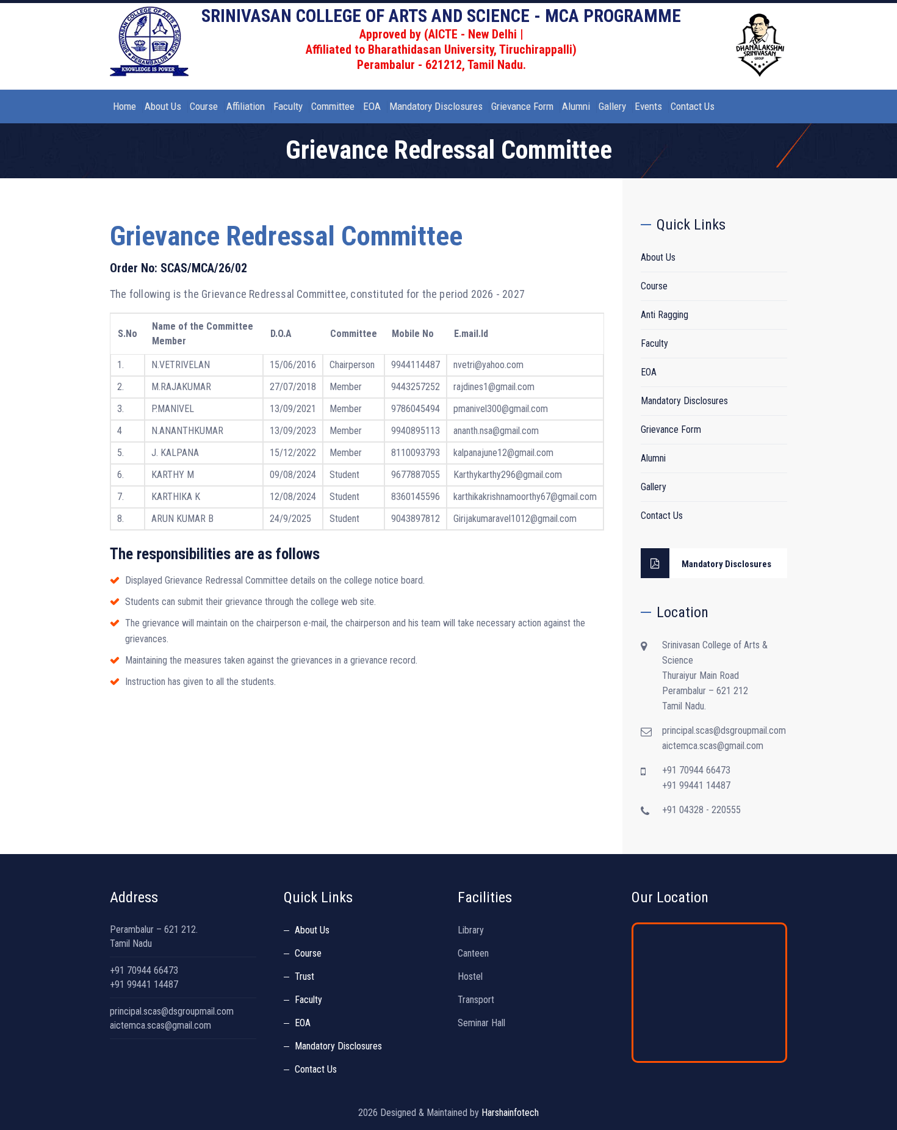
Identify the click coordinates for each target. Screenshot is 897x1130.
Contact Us (693, 106)
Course (204, 106)
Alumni (576, 106)
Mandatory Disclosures (436, 106)
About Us (163, 106)
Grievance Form (522, 106)
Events (648, 106)
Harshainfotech (510, 1112)
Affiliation (245, 106)
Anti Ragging (664, 315)
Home (124, 106)
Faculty (288, 106)
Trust (304, 976)
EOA (372, 106)
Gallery (612, 106)
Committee (333, 106)
